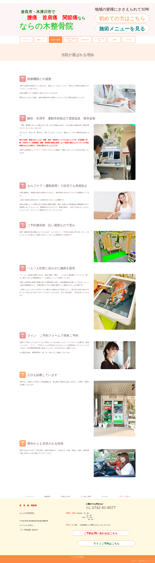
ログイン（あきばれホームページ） (143, 561)
